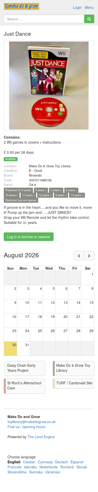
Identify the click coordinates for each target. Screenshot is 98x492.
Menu (89, 7)
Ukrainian (52, 471)
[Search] (89, 19)
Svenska (36, 471)
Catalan (29, 461)
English (14, 461)
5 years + (40, 190)
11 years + (28, 195)
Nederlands (48, 466)
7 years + (56, 190)
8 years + (61, 195)
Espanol (77, 461)
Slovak (81, 466)
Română (67, 466)
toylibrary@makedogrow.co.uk (32, 421)
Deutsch (61, 461)
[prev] (79, 255)
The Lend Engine (41, 436)
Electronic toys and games (20, 200)
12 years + (45, 195)
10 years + (11, 195)
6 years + (71, 190)
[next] (89, 255)
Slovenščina (17, 471)
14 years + (77, 195)
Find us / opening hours (26, 426)
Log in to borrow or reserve (28, 236)
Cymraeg (45, 461)
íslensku (30, 466)
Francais (14, 466)
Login (77, 7)
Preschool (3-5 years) (18, 190)
